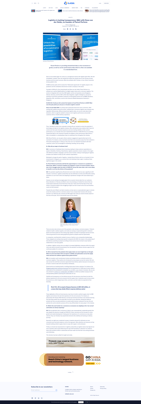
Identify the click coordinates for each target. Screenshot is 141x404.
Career (91, 388)
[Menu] (32, 3)
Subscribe (102, 386)
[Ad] (70, 359)
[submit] (56, 390)
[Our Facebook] (32, 398)
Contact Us (92, 390)
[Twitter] (70, 29)
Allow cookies (81, 402)
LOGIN (100, 3)
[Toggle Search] (38, 3)
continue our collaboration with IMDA (63, 271)
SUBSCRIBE (106, 3)
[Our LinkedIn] (39, 398)
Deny (87, 402)
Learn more (75, 402)
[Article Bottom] (70, 342)
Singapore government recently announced (57, 268)
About (91, 386)
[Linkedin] (73, 29)
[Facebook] (67, 29)
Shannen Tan (72, 24)
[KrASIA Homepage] (69, 3)
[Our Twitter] (35, 398)
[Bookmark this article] (78, 26)
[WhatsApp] (76, 29)
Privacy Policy (103, 388)
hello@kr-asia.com (69, 394)
